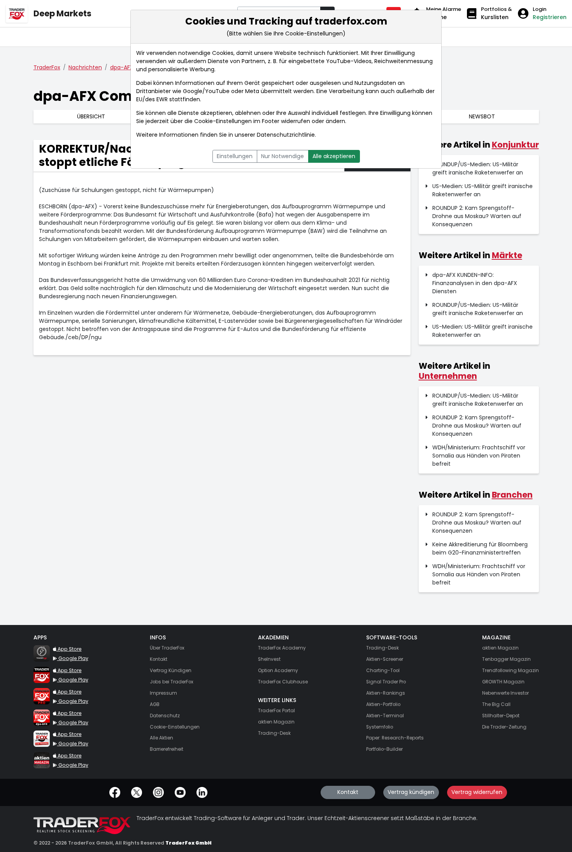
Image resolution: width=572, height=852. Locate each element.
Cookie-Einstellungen (223, 121)
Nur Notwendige (282, 156)
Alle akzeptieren (333, 156)
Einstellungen (235, 156)
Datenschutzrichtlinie (286, 135)
